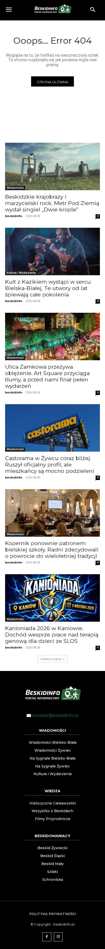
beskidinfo (13, 216)
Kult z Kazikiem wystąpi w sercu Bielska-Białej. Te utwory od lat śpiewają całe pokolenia (48, 288)
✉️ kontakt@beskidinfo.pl (52, 715)
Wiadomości (15, 187)
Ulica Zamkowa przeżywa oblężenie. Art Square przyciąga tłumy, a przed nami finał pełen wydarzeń (47, 376)
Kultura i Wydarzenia (21, 272)
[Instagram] (58, 936)
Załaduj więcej (50, 659)
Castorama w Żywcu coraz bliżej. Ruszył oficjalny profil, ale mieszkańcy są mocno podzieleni (49, 464)
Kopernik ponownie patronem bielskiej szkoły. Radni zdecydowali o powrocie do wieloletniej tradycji (51, 549)
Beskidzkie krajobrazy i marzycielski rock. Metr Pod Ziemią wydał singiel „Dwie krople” (52, 203)
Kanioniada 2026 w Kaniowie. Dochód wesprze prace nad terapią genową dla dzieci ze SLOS (51, 634)
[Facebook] (46, 936)
